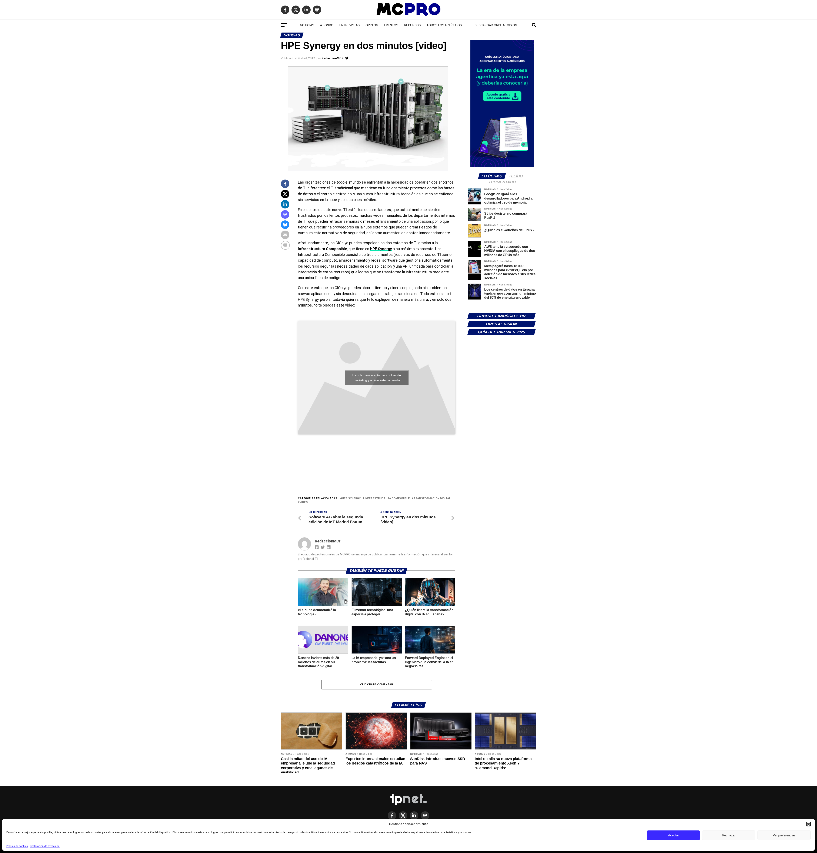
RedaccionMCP (332, 58)
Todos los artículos (444, 25)
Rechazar (729, 835)
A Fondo (326, 25)
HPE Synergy (381, 249)
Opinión (372, 25)
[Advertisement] (376, 464)
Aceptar (673, 835)
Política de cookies (17, 846)
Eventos (391, 25)
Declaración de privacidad (45, 846)
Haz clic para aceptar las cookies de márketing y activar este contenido (376, 378)
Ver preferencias (784, 835)
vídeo (304, 502)
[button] (808, 824)
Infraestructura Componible (387, 498)
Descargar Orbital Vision (495, 25)
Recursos (412, 25)
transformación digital (432, 498)
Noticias (307, 25)
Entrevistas (349, 25)
